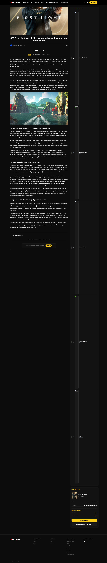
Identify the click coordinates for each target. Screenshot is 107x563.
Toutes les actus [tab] (36, 54)
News (51, 541)
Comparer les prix (84, 520)
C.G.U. (68, 543)
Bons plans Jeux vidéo (64, 2)
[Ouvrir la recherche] (84, 2)
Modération (69, 547)
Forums (42, 2)
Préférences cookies (70, 554)
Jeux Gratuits (52, 543)
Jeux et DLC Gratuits (35, 2)
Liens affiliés (69, 545)
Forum (48, 54)
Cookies (68, 552)
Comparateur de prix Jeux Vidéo (51, 2)
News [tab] (29, 54)
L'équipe (34, 543)
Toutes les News (25, 2)
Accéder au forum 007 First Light (84, 524)
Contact (34, 541)
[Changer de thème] (87, 2)
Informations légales (70, 541)
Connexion (49, 245)
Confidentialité (69, 549)
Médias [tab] (43, 54)
